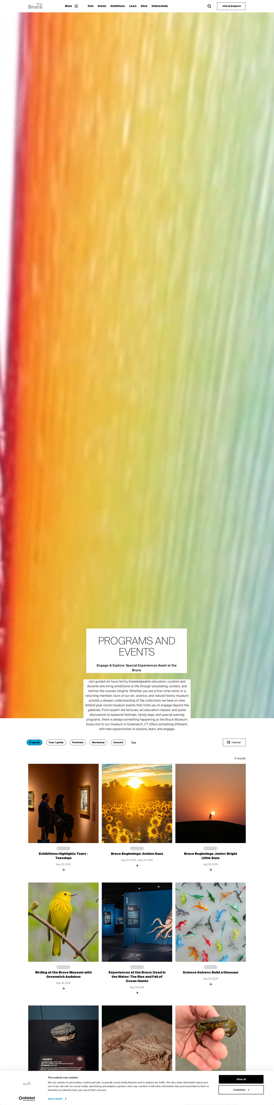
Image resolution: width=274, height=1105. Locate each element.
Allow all (241, 1079)
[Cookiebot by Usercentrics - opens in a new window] (27, 1098)
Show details (55, 1098)
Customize (239, 1089)
